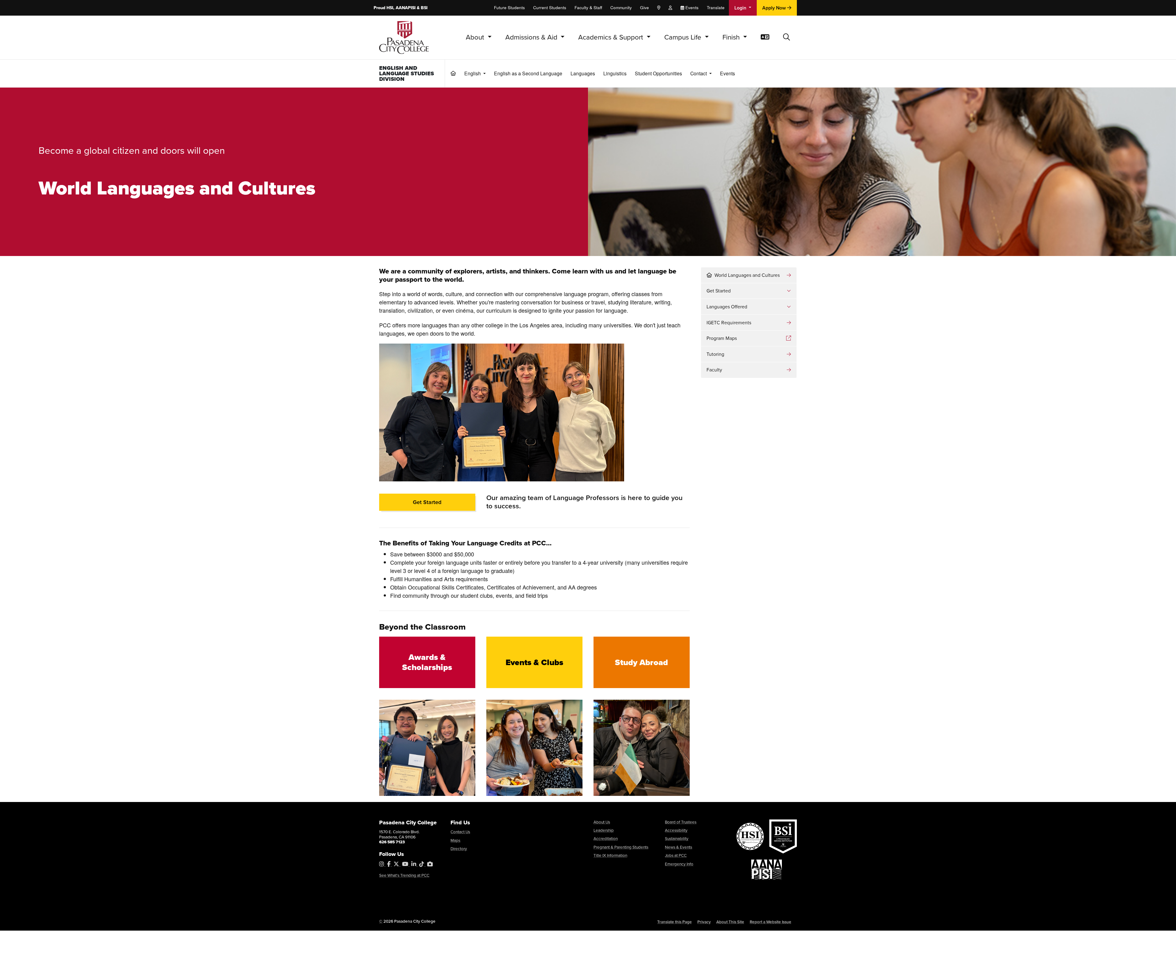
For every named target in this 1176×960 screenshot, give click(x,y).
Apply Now (774, 7)
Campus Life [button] (683, 37)
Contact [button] (699, 73)
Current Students (549, 7)
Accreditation (606, 838)
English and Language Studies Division (406, 73)
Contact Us (460, 832)
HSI (389, 8)
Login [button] (741, 7)
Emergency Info (679, 864)
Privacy (704, 922)
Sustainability (676, 838)
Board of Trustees (680, 822)
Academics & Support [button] (611, 37)
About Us (602, 822)
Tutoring (715, 354)
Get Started (427, 502)
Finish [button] (731, 37)
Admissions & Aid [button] (532, 37)
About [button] (476, 37)
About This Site (730, 922)
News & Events (678, 847)
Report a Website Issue (770, 922)
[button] (786, 37)
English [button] (473, 73)
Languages (583, 73)
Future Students (509, 7)
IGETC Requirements (729, 322)
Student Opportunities (658, 73)
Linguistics (615, 73)
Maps (455, 840)
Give (644, 7)
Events (727, 73)
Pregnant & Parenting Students (621, 847)
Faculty (714, 369)
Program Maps (722, 338)
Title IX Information (610, 855)
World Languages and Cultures (747, 275)
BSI (424, 8)
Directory (458, 848)
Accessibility (676, 830)
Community (621, 7)
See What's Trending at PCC (404, 875)
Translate (716, 7)
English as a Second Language (528, 73)
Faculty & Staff (588, 7)
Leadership (604, 830)
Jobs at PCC (676, 855)
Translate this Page (674, 922)
